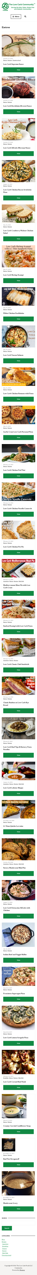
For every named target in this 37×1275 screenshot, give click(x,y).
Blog (3, 1239)
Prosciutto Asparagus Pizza (14, 994)
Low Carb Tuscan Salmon (13, 355)
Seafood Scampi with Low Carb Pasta (18, 626)
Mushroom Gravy (10, 1203)
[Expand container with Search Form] (25, 16)
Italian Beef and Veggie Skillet (15, 955)
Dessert (4, 1248)
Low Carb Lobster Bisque (13, 788)
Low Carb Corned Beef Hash (14, 1082)
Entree (5, 60)
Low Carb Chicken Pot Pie (13, 547)
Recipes (10, 60)
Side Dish (21, 581)
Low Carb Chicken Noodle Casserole (17, 509)
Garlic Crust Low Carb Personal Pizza (18, 432)
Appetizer (6, 581)
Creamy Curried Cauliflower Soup (17, 1126)
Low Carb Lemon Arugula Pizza (15, 1038)
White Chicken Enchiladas (13, 313)
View (18, 70)
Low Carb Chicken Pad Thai (14, 470)
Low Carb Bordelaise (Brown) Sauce (17, 106)
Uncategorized (16, 60)
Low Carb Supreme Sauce (13, 64)
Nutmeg (22, 1270)
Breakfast (5, 1078)
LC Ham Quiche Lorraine (13, 826)
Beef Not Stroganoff (11, 1159)
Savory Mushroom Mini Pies (14, 868)
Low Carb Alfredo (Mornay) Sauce (16, 148)
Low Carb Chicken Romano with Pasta (18, 394)
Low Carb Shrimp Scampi (13, 275)
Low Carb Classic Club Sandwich (16, 664)
